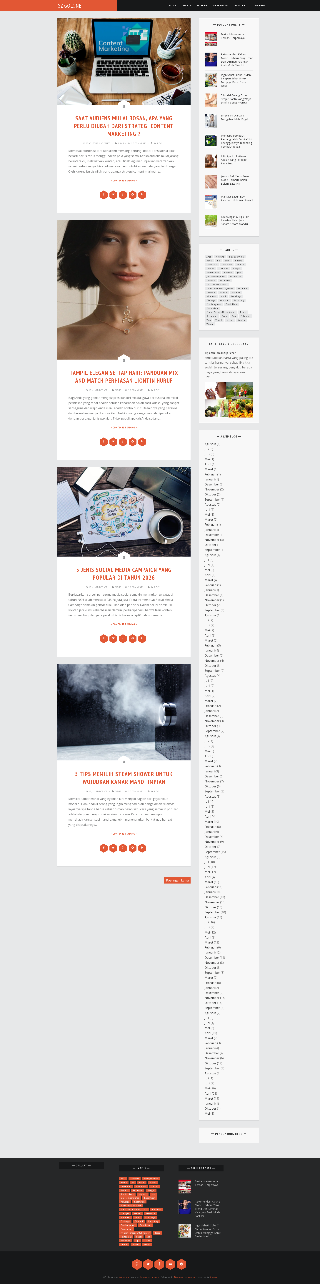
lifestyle (210, 292)
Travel (218, 320)
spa (234, 316)
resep (243, 312)
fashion (210, 268)
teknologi (245, 316)
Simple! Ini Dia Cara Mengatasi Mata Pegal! (235, 117)
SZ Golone (69, 5)
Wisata (202, 5)
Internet (228, 272)
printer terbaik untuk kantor (220, 312)
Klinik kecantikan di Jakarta (219, 288)
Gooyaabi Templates (184, 1276)
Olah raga (236, 296)
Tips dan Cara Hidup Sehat (220, 353)
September (212, 499)
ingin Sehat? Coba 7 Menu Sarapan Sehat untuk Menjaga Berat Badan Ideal (236, 80)
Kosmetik (242, 288)
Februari (210, 474)
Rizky (159, 143)
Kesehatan (225, 280)
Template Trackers (149, 1276)
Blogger (213, 1276)
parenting (239, 300)
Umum (229, 320)
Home (172, 5)
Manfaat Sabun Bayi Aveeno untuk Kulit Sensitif (237, 198)
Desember (212, 484)
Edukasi (240, 264)
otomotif (224, 300)
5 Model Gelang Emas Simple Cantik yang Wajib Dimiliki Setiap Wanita (236, 98)
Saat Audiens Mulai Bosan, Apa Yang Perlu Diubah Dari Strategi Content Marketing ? (124, 126)
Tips (208, 320)
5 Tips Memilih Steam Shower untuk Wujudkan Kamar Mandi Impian (124, 778)
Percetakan (212, 308)
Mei (207, 459)
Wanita (241, 320)
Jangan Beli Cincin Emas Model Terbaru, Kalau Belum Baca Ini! (235, 180)
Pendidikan (231, 304)
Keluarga (210, 280)
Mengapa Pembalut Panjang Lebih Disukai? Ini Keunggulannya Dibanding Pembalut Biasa (236, 141)
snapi (224, 316)
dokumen (227, 264)
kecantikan (235, 276)
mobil (223, 296)
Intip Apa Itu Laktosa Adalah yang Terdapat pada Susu (234, 159)
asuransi (220, 256)
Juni (207, 454)
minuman (211, 296)
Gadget (236, 268)
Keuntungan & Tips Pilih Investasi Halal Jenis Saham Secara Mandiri (235, 220)
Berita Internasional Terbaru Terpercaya (233, 36)
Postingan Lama (177, 880)
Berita (209, 260)
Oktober (210, 494)
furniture (223, 268)
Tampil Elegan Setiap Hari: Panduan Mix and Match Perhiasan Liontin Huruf (124, 376)
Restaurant (211, 316)
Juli (207, 449)
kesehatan (220, 5)
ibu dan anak (212, 272)
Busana (238, 260)
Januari (210, 479)
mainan (223, 292)
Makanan (236, 292)
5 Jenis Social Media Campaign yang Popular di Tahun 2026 (123, 573)
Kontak (240, 5)
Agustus (210, 444)
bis (218, 260)
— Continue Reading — (124, 180)
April (208, 464)
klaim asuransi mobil (216, 284)
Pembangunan (213, 304)
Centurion (124, 1276)
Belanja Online (236, 256)
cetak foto (211, 264)
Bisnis (186, 5)
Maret (209, 469)
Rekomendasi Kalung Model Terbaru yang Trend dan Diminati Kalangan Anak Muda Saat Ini (237, 60)
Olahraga (259, 5)
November (212, 489)
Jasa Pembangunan (215, 276)
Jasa (239, 272)
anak (208, 256)
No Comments (138, 143)
